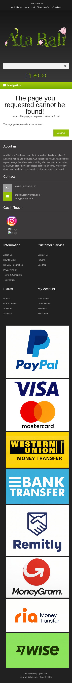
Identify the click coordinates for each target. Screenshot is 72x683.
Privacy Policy (10, 270)
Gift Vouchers (10, 303)
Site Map (42, 265)
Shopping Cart (43, 7)
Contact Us (43, 255)
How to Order (9, 260)
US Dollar (36, 4)
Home (14, 116)
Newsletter (43, 313)
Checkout (56, 7)
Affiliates (7, 308)
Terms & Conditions (12, 275)
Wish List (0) (16, 7)
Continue (61, 133)
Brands (6, 298)
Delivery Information (13, 265)
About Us (7, 255)
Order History (44, 303)
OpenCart (42, 673)
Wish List (42, 308)
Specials (7, 313)
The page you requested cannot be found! (40, 116)
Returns (41, 260)
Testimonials (9, 280)
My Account (29, 7)
